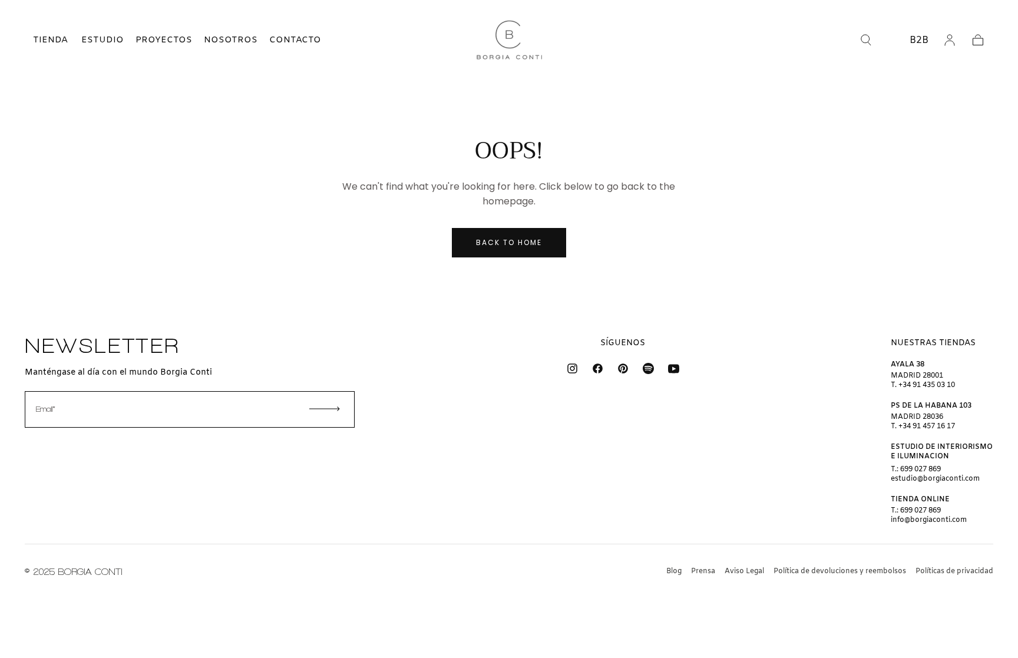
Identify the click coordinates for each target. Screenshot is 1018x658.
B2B (919, 40)
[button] (40, 40)
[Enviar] (324, 409)
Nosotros (230, 40)
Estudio (102, 40)
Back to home (509, 242)
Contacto (295, 40)
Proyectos (163, 40)
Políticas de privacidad (954, 571)
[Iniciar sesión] (950, 40)
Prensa (703, 571)
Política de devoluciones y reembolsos (840, 571)
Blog (674, 571)
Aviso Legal (744, 571)
